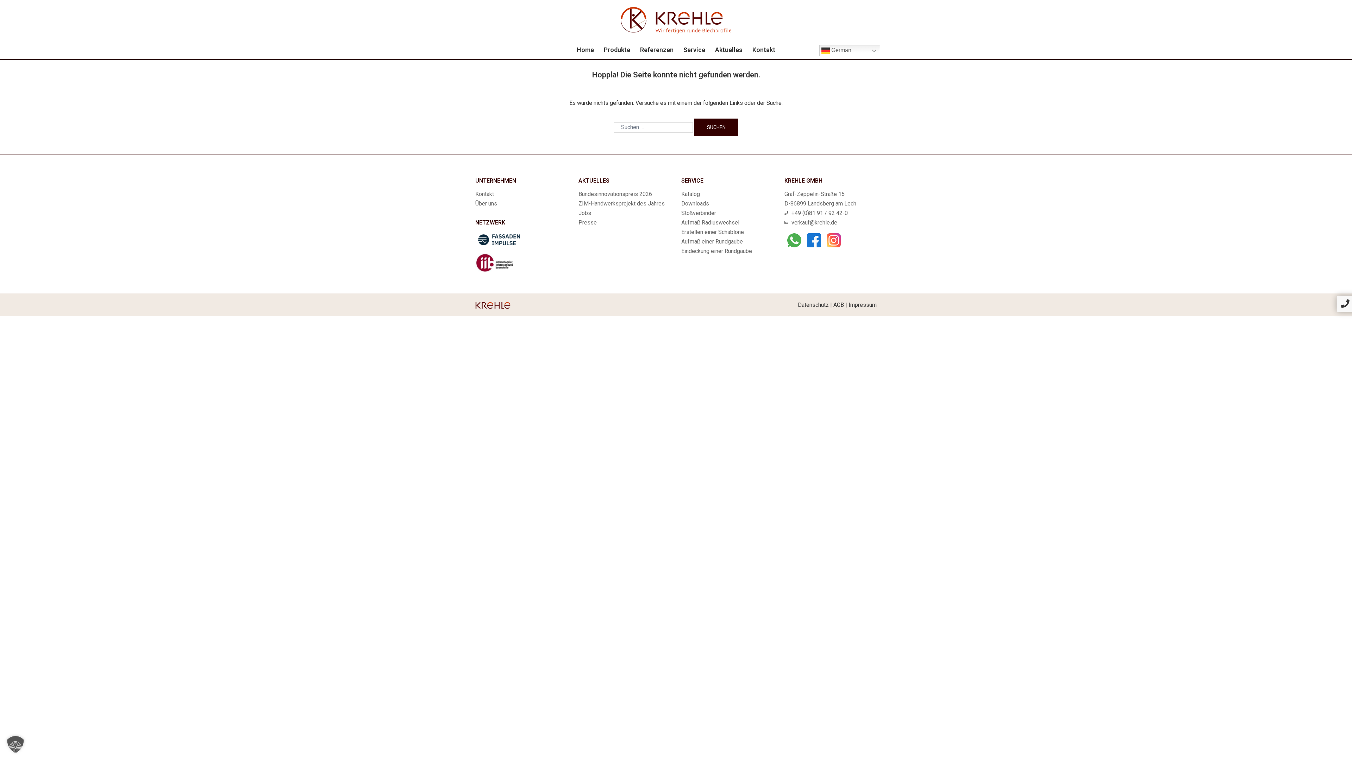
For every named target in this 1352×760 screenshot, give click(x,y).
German (840, 50)
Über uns (486, 203)
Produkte (617, 49)
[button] (15, 744)
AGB (838, 305)
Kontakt (763, 49)
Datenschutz (813, 305)
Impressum (863, 305)
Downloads (695, 203)
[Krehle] (676, 20)
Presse (587, 222)
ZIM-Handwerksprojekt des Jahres (621, 203)
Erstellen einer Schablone (712, 232)
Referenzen (657, 49)
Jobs (584, 213)
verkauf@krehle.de (814, 222)
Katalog (690, 194)
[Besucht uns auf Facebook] (814, 240)
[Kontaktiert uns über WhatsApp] (794, 240)
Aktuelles (729, 49)
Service (694, 49)
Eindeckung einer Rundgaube (716, 251)
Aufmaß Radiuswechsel (710, 222)
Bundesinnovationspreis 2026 (615, 194)
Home (585, 49)
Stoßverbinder (698, 213)
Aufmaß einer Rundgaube (712, 241)
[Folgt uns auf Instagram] (834, 240)
